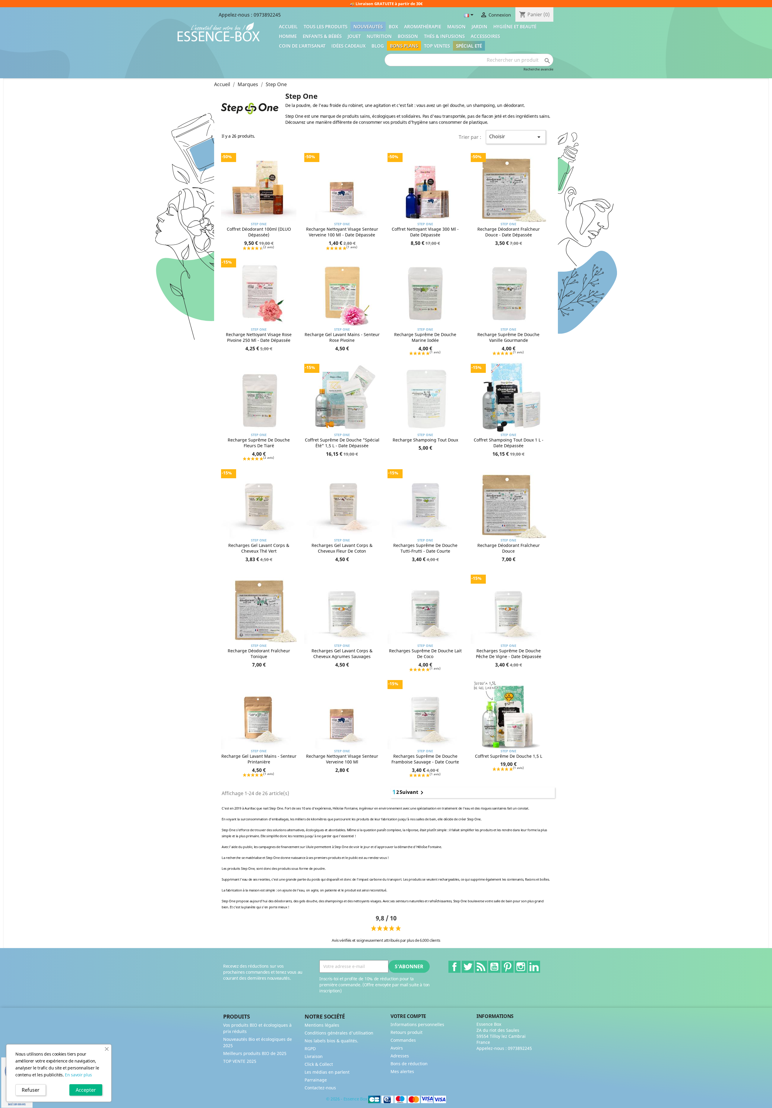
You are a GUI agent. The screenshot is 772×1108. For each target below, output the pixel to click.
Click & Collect (319, 1064)
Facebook (454, 967)
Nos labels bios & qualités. (331, 1041)
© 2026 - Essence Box (347, 1099)
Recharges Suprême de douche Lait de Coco (425, 654)
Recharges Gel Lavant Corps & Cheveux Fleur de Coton (342, 548)
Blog (378, 46)
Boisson (408, 36)
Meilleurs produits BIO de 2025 (254, 1053)
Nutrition (379, 36)
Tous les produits (325, 26)
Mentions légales (322, 1025)
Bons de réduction (409, 1063)
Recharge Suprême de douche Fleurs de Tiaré (259, 443)
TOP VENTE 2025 (239, 1061)
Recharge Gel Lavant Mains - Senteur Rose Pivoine (342, 337)
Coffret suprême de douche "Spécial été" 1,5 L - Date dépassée (342, 443)
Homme (288, 36)
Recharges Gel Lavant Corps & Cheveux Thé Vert (258, 548)
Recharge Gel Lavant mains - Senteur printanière (258, 759)
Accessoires (485, 36)
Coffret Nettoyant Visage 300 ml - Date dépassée (425, 232)
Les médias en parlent (327, 1072)
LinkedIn (534, 967)
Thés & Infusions (444, 36)
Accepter (86, 1090)
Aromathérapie (422, 26)
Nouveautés (368, 26)
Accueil (288, 26)
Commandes (403, 1040)
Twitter (468, 967)
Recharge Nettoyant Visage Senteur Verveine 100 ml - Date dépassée (342, 232)
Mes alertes (402, 1071)
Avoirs (397, 1048)
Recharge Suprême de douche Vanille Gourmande (508, 337)
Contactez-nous (320, 1088)
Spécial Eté (469, 46)
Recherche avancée (538, 69)
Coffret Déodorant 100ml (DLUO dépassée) (259, 232)
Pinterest (507, 967)
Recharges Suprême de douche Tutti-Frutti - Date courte (425, 548)
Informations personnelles (417, 1024)
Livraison (314, 1056)
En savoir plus (78, 1075)
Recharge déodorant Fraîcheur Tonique (259, 654)
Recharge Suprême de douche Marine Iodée (425, 337)
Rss (481, 967)
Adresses (400, 1056)
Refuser (31, 1090)
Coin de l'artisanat (302, 46)
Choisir (516, 137)
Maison (456, 26)
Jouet (354, 36)
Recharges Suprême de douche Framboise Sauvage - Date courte (425, 759)
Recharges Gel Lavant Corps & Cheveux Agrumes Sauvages (342, 654)
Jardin (479, 26)
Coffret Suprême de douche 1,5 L (508, 756)
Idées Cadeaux (348, 46)
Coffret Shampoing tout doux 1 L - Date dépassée (508, 443)
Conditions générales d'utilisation (339, 1033)
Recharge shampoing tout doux (425, 440)
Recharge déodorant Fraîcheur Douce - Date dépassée (508, 232)
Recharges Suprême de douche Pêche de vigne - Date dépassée (508, 654)
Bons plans (404, 46)
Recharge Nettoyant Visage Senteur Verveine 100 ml (342, 759)
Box (393, 26)
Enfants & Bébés (322, 36)
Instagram (521, 967)
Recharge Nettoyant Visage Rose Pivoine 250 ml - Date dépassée (259, 337)
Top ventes (437, 46)
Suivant (413, 792)
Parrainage (316, 1080)
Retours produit (406, 1032)
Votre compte (408, 1016)
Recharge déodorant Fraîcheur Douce (508, 548)
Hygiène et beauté (514, 26)
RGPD (310, 1048)
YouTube (494, 967)
